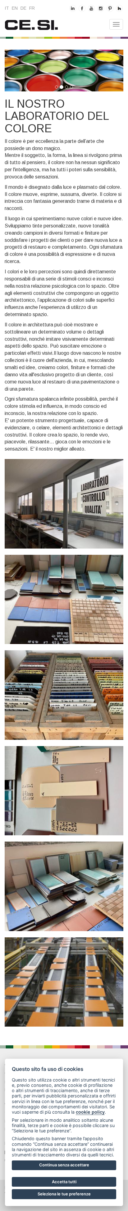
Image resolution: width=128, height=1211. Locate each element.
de (23, 8)
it (7, 8)
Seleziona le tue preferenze (64, 1193)
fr (32, 8)
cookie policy (90, 1112)
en (15, 8)
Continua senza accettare (64, 1164)
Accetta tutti (64, 1181)
